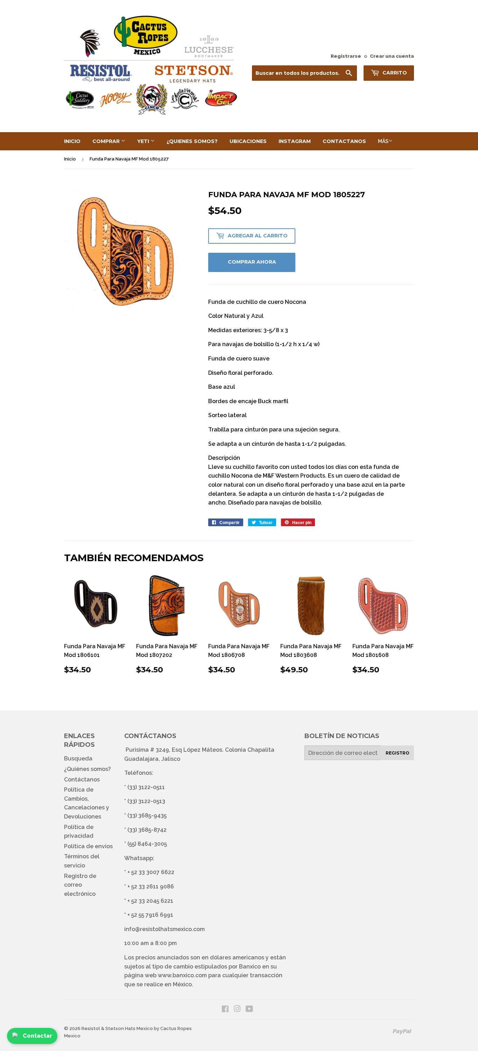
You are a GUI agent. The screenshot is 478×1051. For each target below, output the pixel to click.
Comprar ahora (252, 262)
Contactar (37, 1035)
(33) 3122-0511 (146, 787)
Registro (397, 753)
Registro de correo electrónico (80, 885)
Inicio (72, 141)
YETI (143, 141)
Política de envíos (88, 846)
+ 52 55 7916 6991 (150, 914)
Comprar (106, 141)
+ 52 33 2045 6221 (150, 901)
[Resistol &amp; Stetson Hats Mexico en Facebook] (225, 1009)
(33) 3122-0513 (146, 801)
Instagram (295, 141)
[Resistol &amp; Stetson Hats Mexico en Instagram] (237, 1009)
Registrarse (346, 56)
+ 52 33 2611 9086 (150, 886)
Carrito (394, 73)
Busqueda (78, 758)
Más (383, 141)
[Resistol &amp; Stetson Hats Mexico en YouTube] (249, 1009)
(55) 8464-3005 (147, 844)
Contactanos (344, 141)
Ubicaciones (248, 141)
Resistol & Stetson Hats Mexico (117, 1028)
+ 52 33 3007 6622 (150, 872)
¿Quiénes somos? (87, 769)
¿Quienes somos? (192, 141)
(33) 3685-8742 (147, 830)
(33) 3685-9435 (147, 815)
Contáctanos (82, 779)
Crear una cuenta (392, 56)
